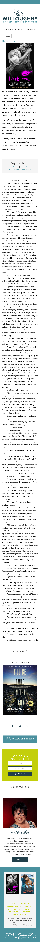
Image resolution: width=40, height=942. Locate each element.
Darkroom (8, 41)
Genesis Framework (18, 937)
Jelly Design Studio (25, 934)
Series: (15, 904)
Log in (20, 938)
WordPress (32, 937)
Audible (28, 169)
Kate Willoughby (20, 16)
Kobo (23, 169)
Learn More (20, 859)
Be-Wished (13, 912)
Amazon (16, 167)
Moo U (23, 914)
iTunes (17, 169)
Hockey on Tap (24, 909)
